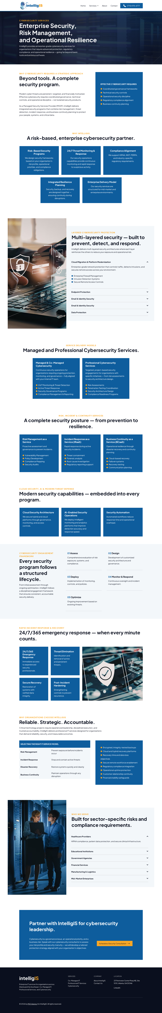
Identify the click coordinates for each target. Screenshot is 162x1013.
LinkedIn (117, 988)
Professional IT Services (77, 983)
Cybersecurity (73, 986)
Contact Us (98, 983)
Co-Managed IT (74, 981)
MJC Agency (32, 1004)
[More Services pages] (97, 5)
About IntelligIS (99, 981)
